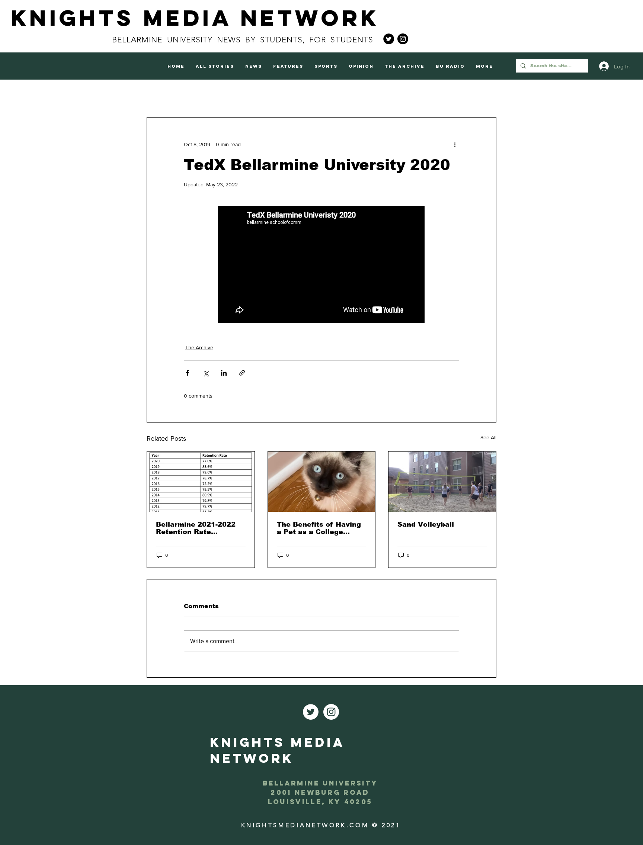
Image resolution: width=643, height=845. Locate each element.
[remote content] (321, 265)
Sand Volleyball (425, 524)
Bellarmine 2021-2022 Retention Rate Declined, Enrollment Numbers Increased (196, 528)
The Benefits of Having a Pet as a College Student (319, 528)
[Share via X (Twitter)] (205, 372)
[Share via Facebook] (187, 372)
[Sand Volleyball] (442, 482)
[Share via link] (242, 372)
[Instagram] (402, 38)
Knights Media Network (195, 18)
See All (488, 437)
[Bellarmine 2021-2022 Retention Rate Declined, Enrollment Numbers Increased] (201, 482)
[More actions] (454, 144)
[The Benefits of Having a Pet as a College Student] (321, 482)
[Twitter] (388, 38)
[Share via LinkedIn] (223, 372)
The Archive (199, 347)
